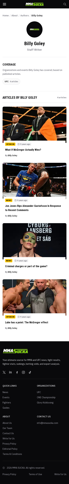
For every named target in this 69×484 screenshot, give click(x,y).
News (5, 392)
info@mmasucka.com (47, 423)
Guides (6, 407)
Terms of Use (35, 474)
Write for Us (9, 438)
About (14, 15)
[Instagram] (23, 372)
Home (6, 15)
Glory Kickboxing (45, 402)
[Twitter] (4, 372)
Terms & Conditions (12, 454)
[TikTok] (29, 372)
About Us (7, 423)
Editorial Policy (10, 448)
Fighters (7, 402)
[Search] (64, 4)
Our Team (7, 428)
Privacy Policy (9, 443)
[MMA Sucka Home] (34, 4)
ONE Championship (46, 397)
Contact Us (8, 433)
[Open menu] (4, 4)
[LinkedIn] (10, 372)
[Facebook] (17, 372)
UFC (39, 392)
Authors (24, 15)
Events (6, 397)
